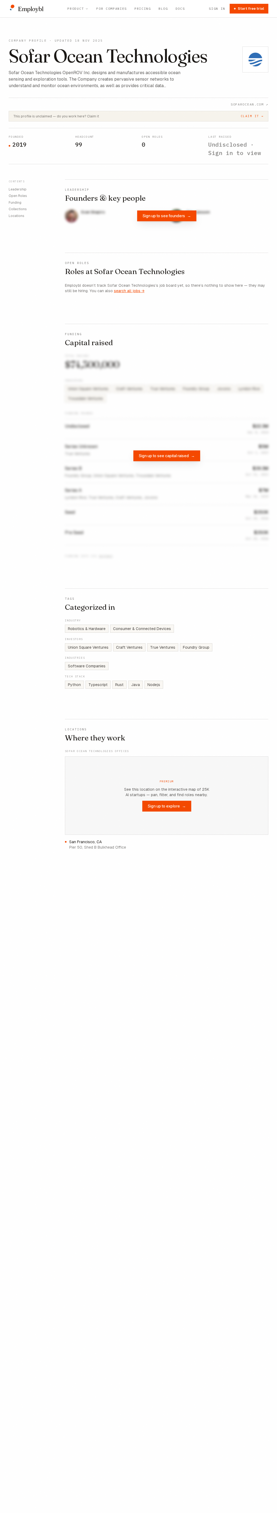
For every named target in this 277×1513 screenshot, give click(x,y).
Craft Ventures (129, 647)
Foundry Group (196, 647)
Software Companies (86, 666)
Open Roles (18, 196)
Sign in (217, 8)
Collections (18, 209)
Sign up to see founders (167, 215)
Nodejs (153, 685)
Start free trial (251, 8)
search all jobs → (129, 291)
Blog (163, 8)
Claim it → (252, 116)
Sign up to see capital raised (167, 455)
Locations (16, 216)
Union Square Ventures (88, 647)
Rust (119, 685)
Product (75, 8)
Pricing (142, 8)
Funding (15, 203)
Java (135, 685)
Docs (180, 8)
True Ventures (162, 647)
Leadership (18, 189)
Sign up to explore (167, 806)
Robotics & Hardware (86, 629)
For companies (111, 8)
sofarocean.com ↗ (249, 104)
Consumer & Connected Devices (142, 629)
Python (74, 685)
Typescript (98, 685)
